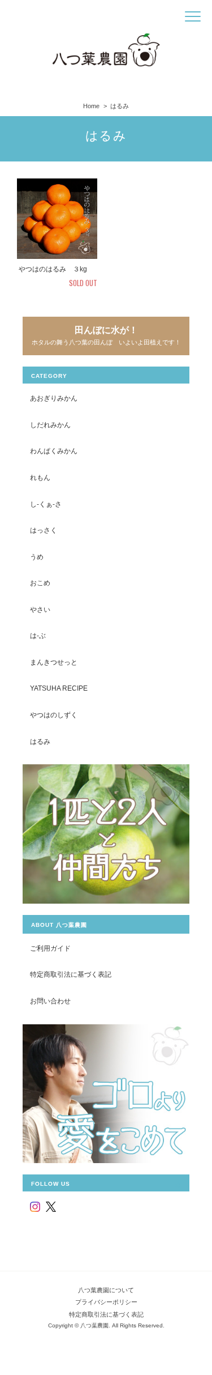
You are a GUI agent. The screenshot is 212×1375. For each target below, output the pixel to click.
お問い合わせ (50, 1000)
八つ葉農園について (106, 1290)
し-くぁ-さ (46, 504)
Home (91, 106)
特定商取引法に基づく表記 (70, 974)
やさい (40, 609)
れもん (40, 477)
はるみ (40, 741)
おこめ (40, 582)
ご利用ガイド (50, 948)
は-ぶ (38, 635)
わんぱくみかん (53, 450)
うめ (37, 556)
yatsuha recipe (59, 688)
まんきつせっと (53, 662)
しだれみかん (50, 424)
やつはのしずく (53, 714)
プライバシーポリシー (106, 1302)
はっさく (43, 530)
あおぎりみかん (53, 398)
